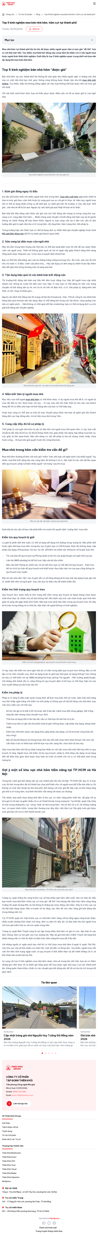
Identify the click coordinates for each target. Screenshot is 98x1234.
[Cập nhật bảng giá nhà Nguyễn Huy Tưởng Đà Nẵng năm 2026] (39, 1007)
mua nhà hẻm (32, 399)
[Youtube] (49, 1223)
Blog (38, 14)
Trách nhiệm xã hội (10, 1127)
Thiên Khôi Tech (9, 1165)
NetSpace (6, 1181)
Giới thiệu (6, 1123)
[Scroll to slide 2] (45, 1053)
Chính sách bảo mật (48, 1228)
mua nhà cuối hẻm (69, 196)
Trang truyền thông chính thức (49, 1231)
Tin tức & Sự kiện (25, 14)
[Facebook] (44, 1223)
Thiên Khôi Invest (9, 1157)
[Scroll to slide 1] (42, 1053)
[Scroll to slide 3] (49, 1053)
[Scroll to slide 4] (52, 1053)
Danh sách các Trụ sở (11, 1139)
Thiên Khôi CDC (8, 1161)
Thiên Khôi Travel (9, 1169)
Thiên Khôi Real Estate (11, 1153)
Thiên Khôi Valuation (10, 1177)
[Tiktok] (54, 1223)
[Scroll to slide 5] (55, 1053)
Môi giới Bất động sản (13, 233)
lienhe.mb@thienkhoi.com (22, 1095)
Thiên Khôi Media (9, 1173)
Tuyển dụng (7, 1131)
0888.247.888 (19, 1092)
